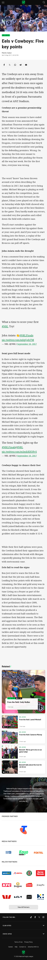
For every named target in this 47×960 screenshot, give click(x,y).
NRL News (6, 35)
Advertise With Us (33, 947)
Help (16, 947)
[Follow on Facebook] (35, 917)
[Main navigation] (3, 2)
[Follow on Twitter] (39, 917)
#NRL (5, 326)
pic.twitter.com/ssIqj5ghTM (18, 340)
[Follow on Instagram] (43, 917)
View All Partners (23, 907)
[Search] (44, 2)
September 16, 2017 (27, 344)
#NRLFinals (26, 335)
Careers (10, 947)
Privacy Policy (28, 942)
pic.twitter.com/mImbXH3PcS (19, 451)
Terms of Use (18, 942)
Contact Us (22, 947)
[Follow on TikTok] (31, 917)
